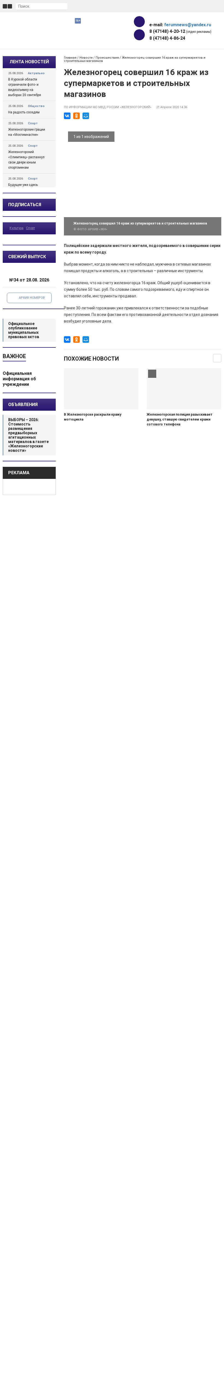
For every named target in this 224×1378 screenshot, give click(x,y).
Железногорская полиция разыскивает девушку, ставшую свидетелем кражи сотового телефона (180, 419)
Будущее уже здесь (23, 185)
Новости (86, 57)
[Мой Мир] (85, 116)
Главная (70, 57)
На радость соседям (24, 112)
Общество (36, 106)
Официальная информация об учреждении (19, 379)
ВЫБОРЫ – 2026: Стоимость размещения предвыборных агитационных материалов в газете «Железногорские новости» (28, 435)
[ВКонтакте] (67, 116)
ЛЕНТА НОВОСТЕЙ (29, 61)
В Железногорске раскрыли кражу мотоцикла (92, 417)
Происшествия (107, 57)
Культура (16, 228)
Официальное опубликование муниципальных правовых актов (23, 330)
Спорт (33, 123)
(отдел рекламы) (180, 31)
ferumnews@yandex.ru (187, 24)
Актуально (36, 73)
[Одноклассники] (76, 116)
